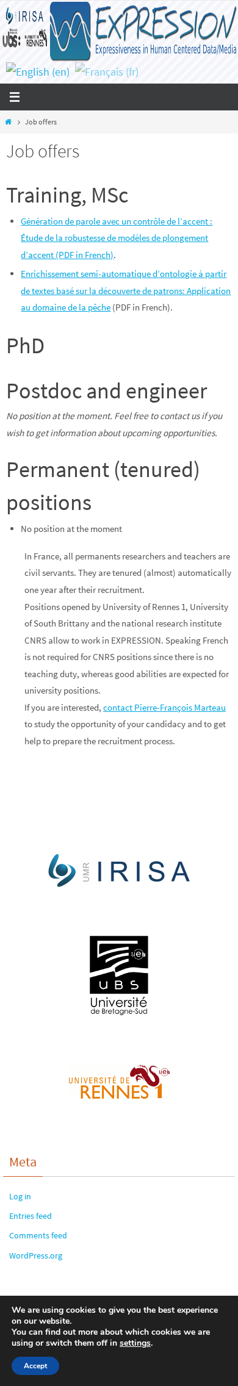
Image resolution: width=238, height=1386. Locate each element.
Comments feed (38, 1235)
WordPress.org (35, 1255)
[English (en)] (38, 71)
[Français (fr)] (107, 71)
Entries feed (30, 1215)
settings (135, 1343)
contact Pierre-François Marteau (164, 707)
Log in (20, 1196)
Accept (35, 1366)
